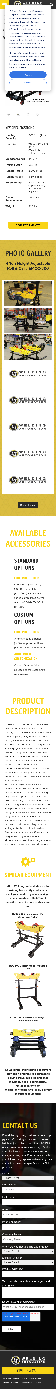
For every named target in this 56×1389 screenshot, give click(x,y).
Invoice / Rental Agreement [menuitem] (33, 1379)
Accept (28, 75)
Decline (28, 82)
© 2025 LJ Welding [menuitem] (11, 1379)
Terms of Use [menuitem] (26, 1383)
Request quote (28, 505)
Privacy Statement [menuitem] (10, 1383)
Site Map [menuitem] (37, 1383)
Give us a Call (28, 1370)
